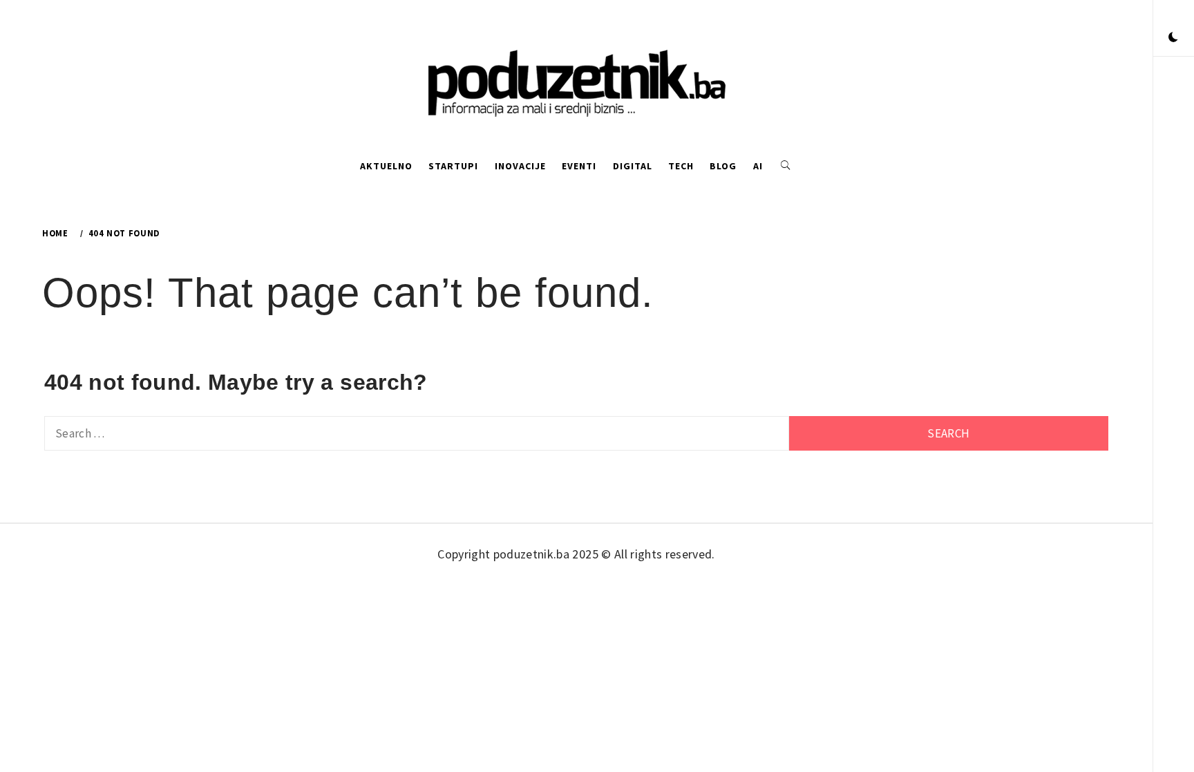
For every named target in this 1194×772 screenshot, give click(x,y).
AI (758, 166)
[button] (1173, 38)
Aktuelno (386, 166)
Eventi (579, 166)
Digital (632, 166)
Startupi (453, 166)
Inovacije (520, 166)
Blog (723, 166)
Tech (681, 166)
